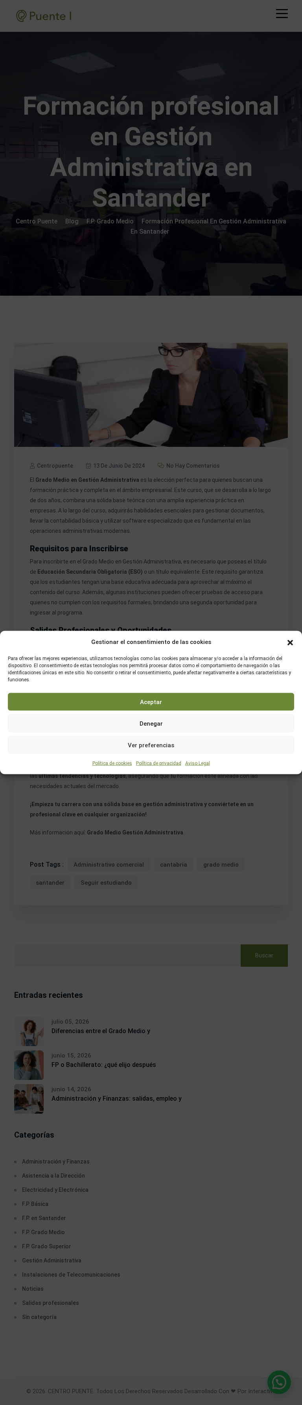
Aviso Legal (197, 763)
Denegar (151, 723)
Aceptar (151, 701)
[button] (290, 642)
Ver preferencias (151, 744)
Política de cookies (112, 763)
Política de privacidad (158, 763)
